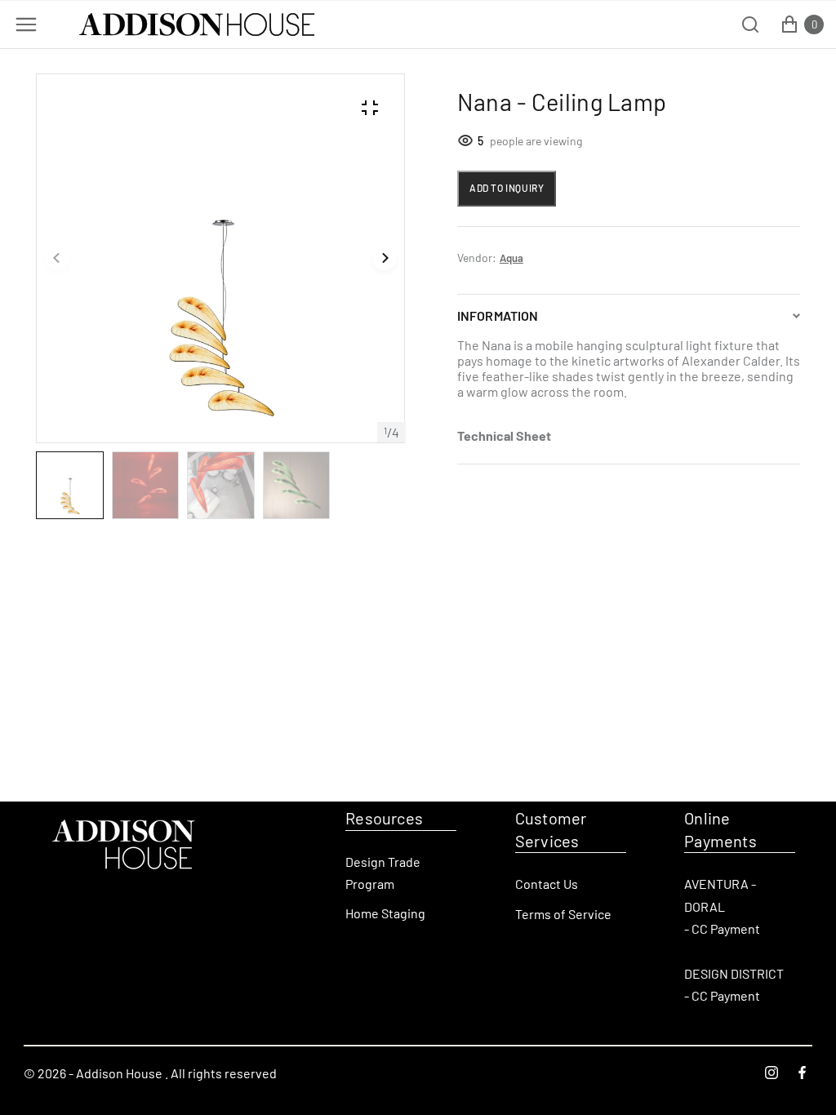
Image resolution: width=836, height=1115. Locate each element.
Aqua (511, 257)
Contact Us (546, 883)
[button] (57, 259)
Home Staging (385, 913)
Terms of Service (563, 914)
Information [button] (498, 315)
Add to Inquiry (506, 187)
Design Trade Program (382, 872)
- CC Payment (722, 928)
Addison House (119, 1073)
